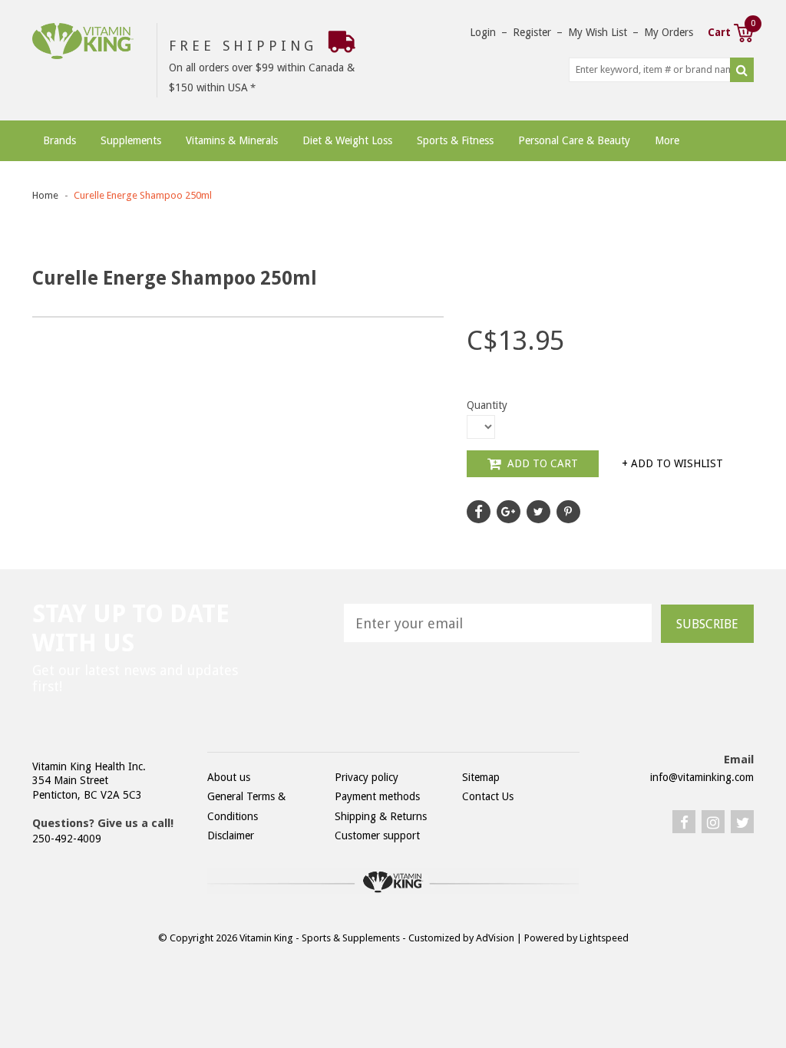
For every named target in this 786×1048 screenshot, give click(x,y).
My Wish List (597, 32)
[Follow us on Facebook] (478, 511)
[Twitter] (742, 821)
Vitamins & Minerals (232, 140)
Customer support (377, 835)
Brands (59, 140)
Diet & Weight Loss (347, 140)
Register (532, 32)
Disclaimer (230, 835)
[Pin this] (568, 511)
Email (739, 759)
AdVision (495, 938)
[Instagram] (713, 821)
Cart (731, 30)
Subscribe (707, 624)
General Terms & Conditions (246, 806)
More (667, 140)
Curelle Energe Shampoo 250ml (143, 195)
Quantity (487, 405)
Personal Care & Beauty (574, 140)
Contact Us (488, 796)
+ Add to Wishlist (672, 463)
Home (45, 195)
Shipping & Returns (381, 816)
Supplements (131, 140)
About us (228, 777)
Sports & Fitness (455, 140)
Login (483, 32)
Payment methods (377, 796)
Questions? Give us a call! (102, 823)
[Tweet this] (538, 511)
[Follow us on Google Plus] (508, 511)
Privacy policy (366, 777)
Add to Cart (541, 463)
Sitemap (481, 777)
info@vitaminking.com (702, 777)
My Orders (668, 32)
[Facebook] (683, 821)
